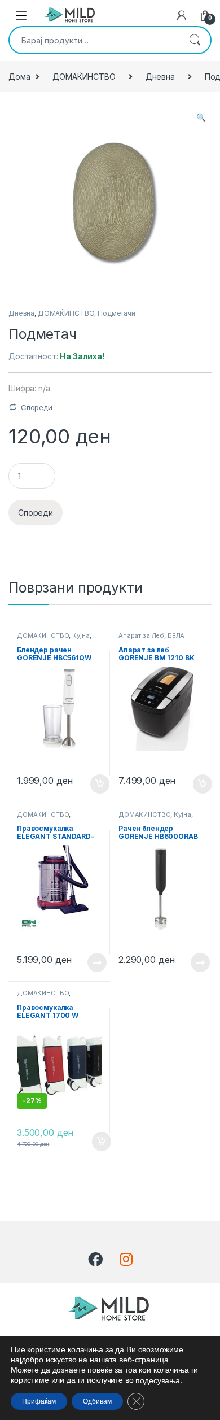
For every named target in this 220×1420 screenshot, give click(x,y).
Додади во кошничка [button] (91, 784)
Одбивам (97, 1401)
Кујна (80, 635)
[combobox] (94, 40)
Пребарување (194, 40)
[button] (201, 117)
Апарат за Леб (141, 635)
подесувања (157, 1380)
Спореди (36, 407)
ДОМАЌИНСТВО (83, 76)
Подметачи (116, 313)
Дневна (160, 76)
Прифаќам (39, 1401)
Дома (19, 76)
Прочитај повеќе (89, 962)
